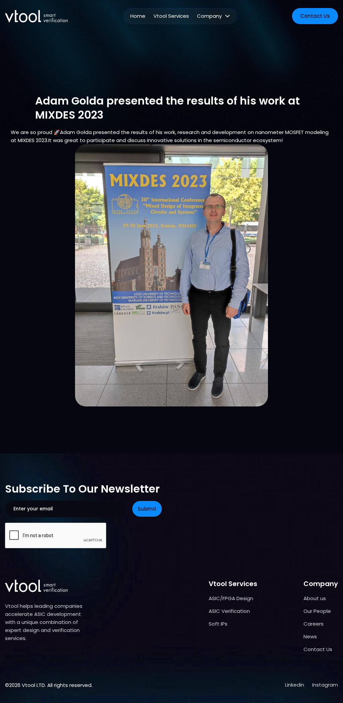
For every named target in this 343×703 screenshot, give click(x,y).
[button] (213, 16)
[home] (36, 16)
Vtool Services (171, 15)
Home (137, 15)
